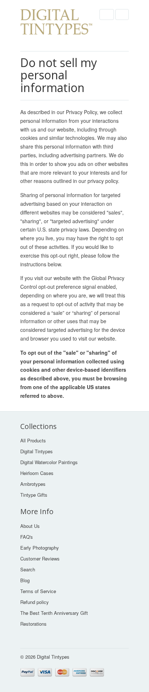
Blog (25, 580)
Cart (122, 14)
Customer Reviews (40, 558)
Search (27, 569)
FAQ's (26, 536)
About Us (30, 525)
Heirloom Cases (37, 473)
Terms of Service (38, 591)
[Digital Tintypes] (56, 25)
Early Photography (39, 547)
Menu (106, 14)
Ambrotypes (33, 483)
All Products (33, 440)
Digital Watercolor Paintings (49, 462)
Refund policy (34, 602)
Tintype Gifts (33, 494)
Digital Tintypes (36, 451)
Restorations (33, 623)
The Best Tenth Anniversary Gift (54, 612)
